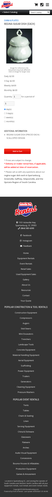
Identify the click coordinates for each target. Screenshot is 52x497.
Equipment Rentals (25, 258)
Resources (26, 290)
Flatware (26, 442)
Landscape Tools (26, 344)
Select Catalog (10, 12)
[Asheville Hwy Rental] (26, 210)
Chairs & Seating (26, 415)
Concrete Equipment (26, 349)
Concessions (26, 458)
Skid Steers (26, 328)
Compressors (26, 318)
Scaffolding (26, 365)
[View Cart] (36, 5)
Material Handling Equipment (26, 355)
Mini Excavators (26, 334)
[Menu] (47, 5)
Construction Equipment (26, 312)
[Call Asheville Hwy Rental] (41, 5)
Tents (26, 405)
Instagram (27, 240)
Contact (26, 295)
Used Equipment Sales (26, 274)
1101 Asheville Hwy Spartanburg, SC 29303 (25, 224)
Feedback (27, 246)
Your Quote (26, 300)
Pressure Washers (26, 392)
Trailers (26, 376)
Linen (26, 421)
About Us (26, 285)
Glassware (26, 437)
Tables (26, 410)
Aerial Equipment (26, 360)
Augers (26, 323)
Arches (26, 447)
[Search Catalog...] (48, 12)
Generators (26, 381)
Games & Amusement (26, 474)
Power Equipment (26, 371)
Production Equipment (26, 468)
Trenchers (26, 339)
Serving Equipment (26, 426)
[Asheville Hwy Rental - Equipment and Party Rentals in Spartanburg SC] (7, 8)
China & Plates (11, 20)
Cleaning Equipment (26, 387)
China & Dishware (26, 431)
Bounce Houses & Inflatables (26, 463)
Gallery (26, 279)
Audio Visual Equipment (26, 453)
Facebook (26, 235)
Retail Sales (26, 269)
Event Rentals (26, 263)
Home (26, 253)
